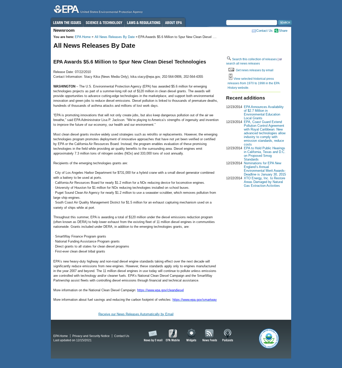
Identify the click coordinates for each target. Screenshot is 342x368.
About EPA (174, 22)
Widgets (192, 335)
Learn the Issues (67, 22)
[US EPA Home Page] (97, 10)
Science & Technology (103, 22)
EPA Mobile (172, 335)
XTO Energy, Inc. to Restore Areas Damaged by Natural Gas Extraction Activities (264, 182)
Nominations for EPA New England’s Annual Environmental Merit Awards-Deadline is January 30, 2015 (265, 168)
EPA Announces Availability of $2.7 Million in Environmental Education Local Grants (264, 112)
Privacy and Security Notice (91, 336)
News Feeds (210, 335)
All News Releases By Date (115, 37)
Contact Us (264, 30)
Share (283, 30)
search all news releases (243, 63)
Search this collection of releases (254, 59)
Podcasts (227, 335)
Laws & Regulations (143, 22)
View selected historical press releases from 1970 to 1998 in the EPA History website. (253, 83)
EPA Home (83, 37)
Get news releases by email (254, 70)
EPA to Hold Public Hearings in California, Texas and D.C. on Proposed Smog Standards (264, 153)
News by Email (152, 335)
